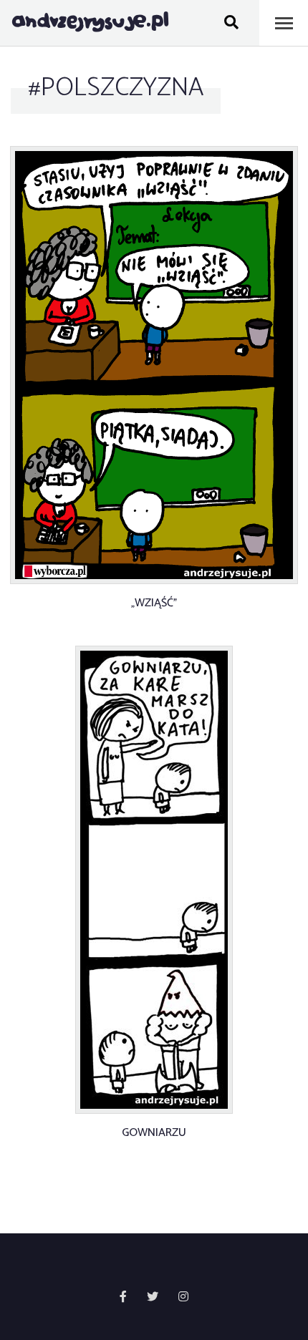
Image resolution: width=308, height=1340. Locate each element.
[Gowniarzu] (154, 879)
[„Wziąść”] (154, 365)
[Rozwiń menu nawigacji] (284, 23)
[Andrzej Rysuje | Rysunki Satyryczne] (90, 22)
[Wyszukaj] (231, 22)
